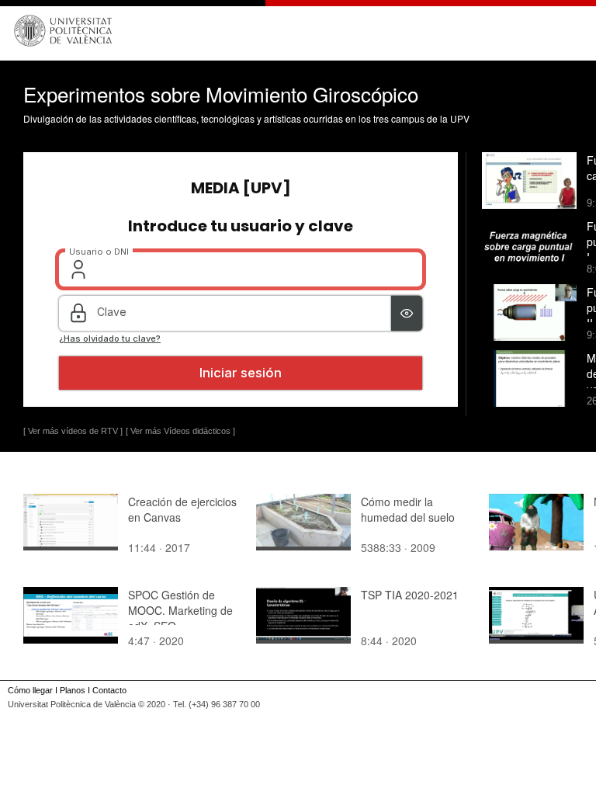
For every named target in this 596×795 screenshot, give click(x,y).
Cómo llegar (30, 690)
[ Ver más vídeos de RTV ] (73, 431)
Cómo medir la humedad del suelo (408, 509)
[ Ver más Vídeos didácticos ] (180, 431)
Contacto (109, 690)
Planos (72, 690)
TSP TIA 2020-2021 (410, 594)
